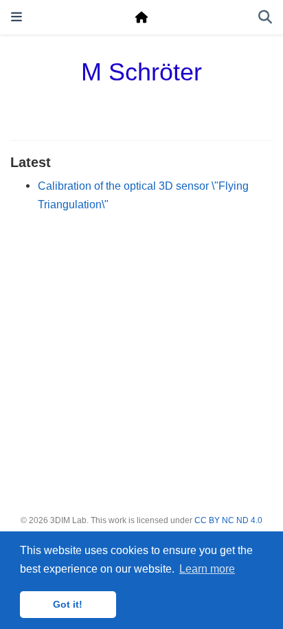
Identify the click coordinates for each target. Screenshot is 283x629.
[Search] (265, 17)
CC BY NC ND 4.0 (228, 520)
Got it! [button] (67, 604)
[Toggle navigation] (16, 17)
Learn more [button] (207, 569)
